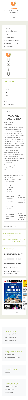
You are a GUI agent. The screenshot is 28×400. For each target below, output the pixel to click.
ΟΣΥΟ (14, 8)
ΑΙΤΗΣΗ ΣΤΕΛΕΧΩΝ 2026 (11, 267)
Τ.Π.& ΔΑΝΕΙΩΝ (10, 104)
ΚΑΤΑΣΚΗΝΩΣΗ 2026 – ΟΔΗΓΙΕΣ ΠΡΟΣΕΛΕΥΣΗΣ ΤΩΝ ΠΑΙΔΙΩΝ (13, 254)
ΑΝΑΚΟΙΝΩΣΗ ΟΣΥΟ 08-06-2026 (13, 263)
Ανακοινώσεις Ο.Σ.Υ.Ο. (10, 226)
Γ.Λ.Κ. (7, 92)
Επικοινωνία (9, 46)
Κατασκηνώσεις (10, 389)
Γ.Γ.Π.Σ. (7, 89)
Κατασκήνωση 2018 (10, 337)
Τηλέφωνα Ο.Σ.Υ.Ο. (10, 354)
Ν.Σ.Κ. (7, 101)
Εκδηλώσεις (9, 392)
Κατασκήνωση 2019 (10, 334)
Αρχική (8, 28)
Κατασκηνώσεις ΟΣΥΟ (12, 43)
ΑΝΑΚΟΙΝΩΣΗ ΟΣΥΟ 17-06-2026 (13, 259)
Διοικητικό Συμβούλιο (12, 31)
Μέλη (7, 34)
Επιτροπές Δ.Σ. (10, 37)
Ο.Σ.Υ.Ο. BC (8, 372)
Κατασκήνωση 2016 (10, 340)
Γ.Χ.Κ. (7, 95)
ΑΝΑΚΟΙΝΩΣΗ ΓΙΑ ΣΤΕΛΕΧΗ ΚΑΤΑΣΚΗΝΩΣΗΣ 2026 (12, 272)
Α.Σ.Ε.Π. (8, 86)
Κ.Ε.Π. (7, 98)
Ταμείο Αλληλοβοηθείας (12, 40)
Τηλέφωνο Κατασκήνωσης (12, 357)
